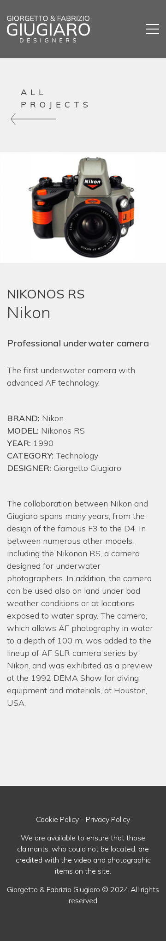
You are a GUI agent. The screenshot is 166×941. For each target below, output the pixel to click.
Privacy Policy (108, 819)
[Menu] (152, 29)
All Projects (56, 98)
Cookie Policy (57, 819)
